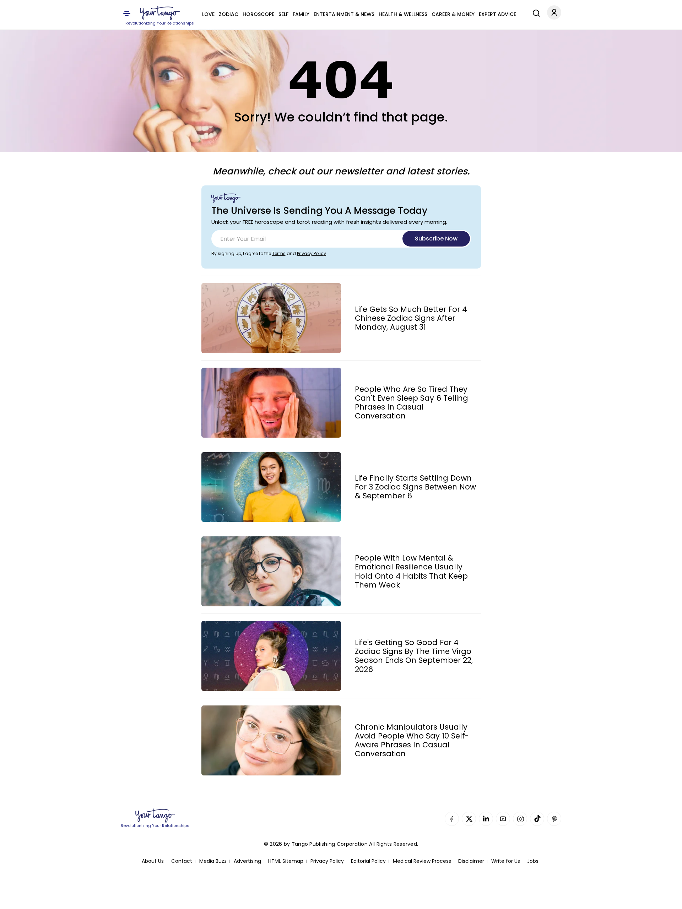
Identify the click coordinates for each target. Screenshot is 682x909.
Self (283, 14)
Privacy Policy (311, 253)
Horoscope (258, 14)
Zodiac (228, 14)
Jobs (532, 861)
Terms (279, 253)
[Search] (535, 12)
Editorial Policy (368, 861)
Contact (181, 861)
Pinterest (554, 819)
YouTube (503, 819)
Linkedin (486, 819)
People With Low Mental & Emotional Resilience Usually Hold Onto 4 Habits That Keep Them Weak (411, 571)
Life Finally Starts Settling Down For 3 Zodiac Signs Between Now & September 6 (415, 487)
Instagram (520, 819)
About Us (153, 861)
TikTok (537, 819)
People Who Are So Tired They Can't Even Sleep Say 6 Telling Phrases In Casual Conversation (411, 403)
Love (208, 14)
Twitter (469, 819)
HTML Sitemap (285, 861)
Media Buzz (213, 861)
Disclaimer (471, 861)
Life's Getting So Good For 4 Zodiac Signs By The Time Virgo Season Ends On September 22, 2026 (414, 656)
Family (301, 14)
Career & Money (453, 14)
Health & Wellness (403, 14)
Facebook (452, 819)
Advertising (247, 861)
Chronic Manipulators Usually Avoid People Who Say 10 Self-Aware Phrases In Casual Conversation (412, 740)
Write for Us (505, 861)
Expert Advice (497, 14)
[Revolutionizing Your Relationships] (160, 13)
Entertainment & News (344, 14)
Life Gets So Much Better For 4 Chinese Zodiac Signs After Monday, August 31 (411, 318)
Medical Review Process (422, 861)
